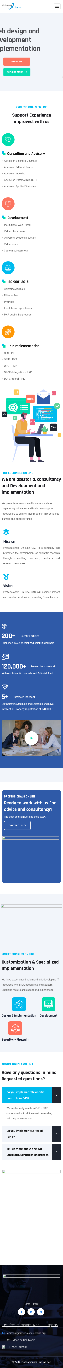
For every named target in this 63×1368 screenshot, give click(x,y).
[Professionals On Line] (11, 6)
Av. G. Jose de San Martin (21, 1340)
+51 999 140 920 (17, 1346)
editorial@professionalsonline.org (26, 1333)
